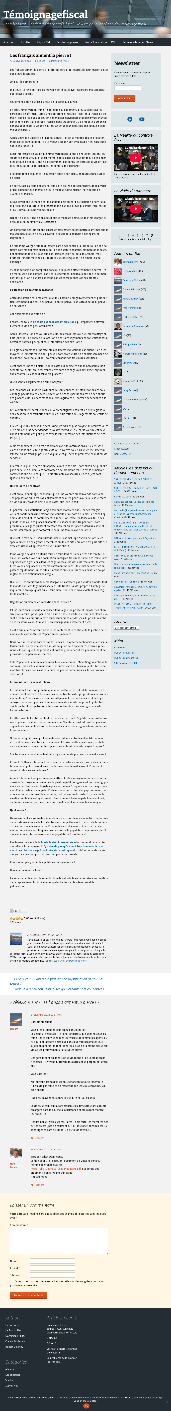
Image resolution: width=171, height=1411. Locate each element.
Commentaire (19, 1225)
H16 (125, 335)
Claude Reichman (131, 289)
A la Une (8, 42)
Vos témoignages (67, 42)
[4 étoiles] (19, 918)
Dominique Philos (60, 61)
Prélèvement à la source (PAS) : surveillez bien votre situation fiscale (62, 1329)
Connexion (119, 647)
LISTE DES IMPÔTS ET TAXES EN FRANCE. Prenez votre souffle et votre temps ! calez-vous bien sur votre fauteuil (135, 526)
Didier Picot (129, 363)
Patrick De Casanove (133, 326)
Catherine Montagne (133, 399)
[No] (166, 1402)
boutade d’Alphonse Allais (57, 842)
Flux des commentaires (126, 658)
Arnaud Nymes (130, 427)
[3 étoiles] (16, 918)
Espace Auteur (121, 448)
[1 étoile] (11, 918)
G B (124, 372)
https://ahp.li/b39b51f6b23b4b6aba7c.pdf (56, 1168)
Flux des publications (125, 652)
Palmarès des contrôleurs (138, 42)
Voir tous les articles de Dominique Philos (67, 960)
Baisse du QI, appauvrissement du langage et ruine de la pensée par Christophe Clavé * (135, 514)
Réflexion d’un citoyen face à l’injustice (134, 538)
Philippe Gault (130, 344)
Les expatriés (12, 1374)
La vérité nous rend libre (126, 581)
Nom (14, 1261)
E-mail (15, 1268)
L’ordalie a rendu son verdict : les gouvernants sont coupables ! (60, 989)
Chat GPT (128, 418)
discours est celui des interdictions (54, 321)
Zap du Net (43, 42)
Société (25, 42)
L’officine (52, 1337)
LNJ (124, 408)
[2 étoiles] (14, 918)
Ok (86, 1406)
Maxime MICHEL (131, 381)
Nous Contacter (122, 454)
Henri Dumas (13, 1325)
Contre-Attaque (122, 496)
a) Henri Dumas (130, 262)
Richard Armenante (132, 353)
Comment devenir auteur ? (127, 443)
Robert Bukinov (130, 298)
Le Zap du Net (130, 271)
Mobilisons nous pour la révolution (131, 573)
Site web (15, 1275)
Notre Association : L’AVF (100, 42)
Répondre (39, 1138)
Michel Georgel (130, 317)
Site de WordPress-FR (125, 663)
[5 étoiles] (22, 918)
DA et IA (51, 1343)
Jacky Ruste (129, 390)
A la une (9, 1369)
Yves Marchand (130, 308)
